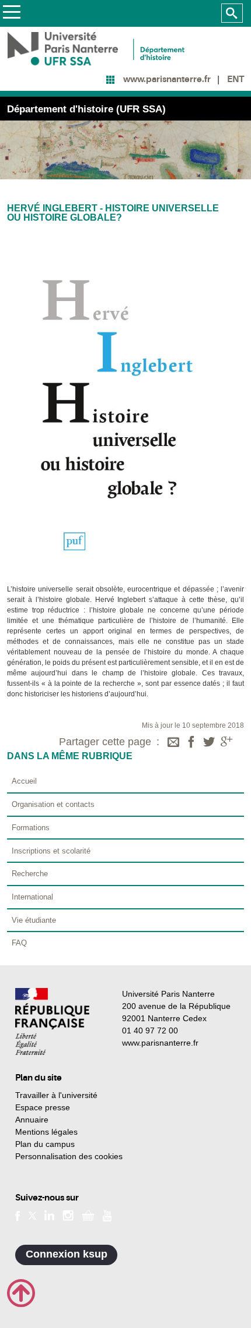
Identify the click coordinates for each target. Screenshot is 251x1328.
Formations (31, 827)
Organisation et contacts (53, 804)
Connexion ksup (66, 1254)
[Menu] (11, 14)
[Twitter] (209, 742)
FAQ (19, 943)
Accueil (24, 781)
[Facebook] (191, 742)
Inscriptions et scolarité (51, 851)
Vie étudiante (34, 920)
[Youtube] (107, 1214)
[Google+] (226, 742)
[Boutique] (88, 1214)
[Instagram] (68, 1214)
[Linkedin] (49, 1214)
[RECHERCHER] (232, 13)
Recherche (30, 873)
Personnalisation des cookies (69, 1156)
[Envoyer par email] (173, 742)
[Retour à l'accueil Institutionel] (52, 1021)
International (32, 897)
